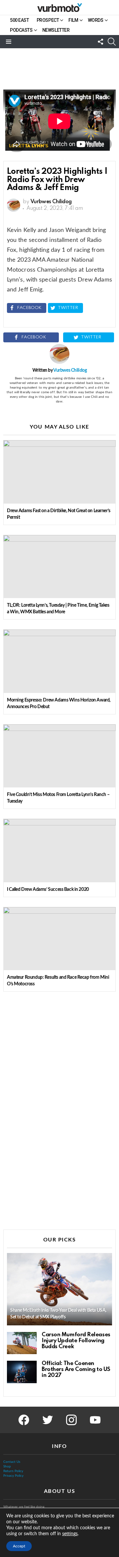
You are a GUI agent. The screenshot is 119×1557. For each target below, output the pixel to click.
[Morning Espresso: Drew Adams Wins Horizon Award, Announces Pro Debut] (59, 661)
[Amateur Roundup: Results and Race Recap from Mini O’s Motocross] (59, 938)
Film (73, 20)
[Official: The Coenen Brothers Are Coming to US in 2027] (22, 1372)
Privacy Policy (13, 1475)
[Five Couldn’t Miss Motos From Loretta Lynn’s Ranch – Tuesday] (59, 755)
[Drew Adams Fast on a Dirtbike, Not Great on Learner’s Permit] (59, 471)
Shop (7, 1466)
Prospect (48, 20)
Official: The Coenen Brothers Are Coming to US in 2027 (76, 1369)
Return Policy (13, 1471)
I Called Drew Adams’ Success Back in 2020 (48, 889)
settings (70, 1534)
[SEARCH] (112, 41)
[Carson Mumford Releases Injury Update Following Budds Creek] (22, 1343)
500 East (19, 20)
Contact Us (11, 1461)
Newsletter (56, 30)
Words (95, 20)
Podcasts (21, 30)
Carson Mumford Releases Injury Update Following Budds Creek (76, 1340)
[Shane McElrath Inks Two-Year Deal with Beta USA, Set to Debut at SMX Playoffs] (59, 1289)
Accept (19, 1546)
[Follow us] (100, 41)
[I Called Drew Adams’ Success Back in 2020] (59, 850)
